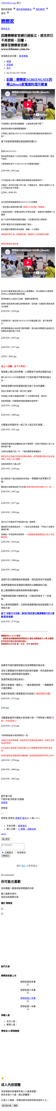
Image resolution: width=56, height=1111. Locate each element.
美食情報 (23, 56)
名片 (9, 68)
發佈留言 (5, 856)
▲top (3, 834)
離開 (15, 1106)
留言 (24, 818)
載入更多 (5, 839)
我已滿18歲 (6, 1106)
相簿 (9, 61)
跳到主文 (5, 29)
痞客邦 (18, 818)
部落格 (10, 65)
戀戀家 (7, 21)
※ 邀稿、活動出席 (27, 829)
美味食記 (22, 826)
